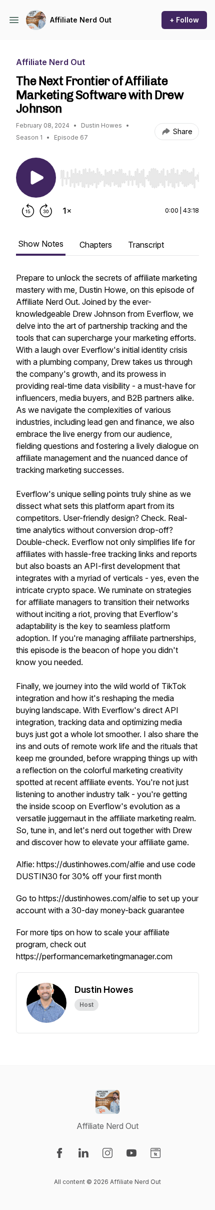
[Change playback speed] (67, 211)
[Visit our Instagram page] (107, 1153)
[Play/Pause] (36, 178)
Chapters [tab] (96, 245)
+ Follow (184, 20)
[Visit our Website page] (155, 1153)
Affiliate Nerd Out (81, 20)
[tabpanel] (107, 622)
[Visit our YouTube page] (131, 1153)
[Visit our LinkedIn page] (83, 1153)
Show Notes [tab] (41, 244)
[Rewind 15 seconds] (28, 211)
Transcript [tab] (146, 245)
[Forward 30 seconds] (46, 211)
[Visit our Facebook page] (59, 1153)
